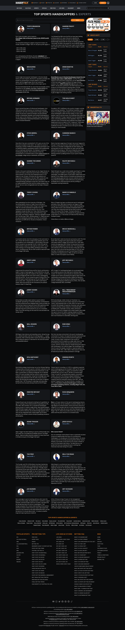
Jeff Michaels (67, 260)
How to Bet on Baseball (39, 555)
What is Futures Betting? (81, 561)
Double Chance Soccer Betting (83, 584)
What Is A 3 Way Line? (80, 544)
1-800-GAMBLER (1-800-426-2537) (87, 607)
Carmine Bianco (68, 133)
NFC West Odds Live (61, 550)
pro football (19, 155)
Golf (17, 557)
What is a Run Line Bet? (80, 550)
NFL (42, 468)
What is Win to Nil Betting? (82, 573)
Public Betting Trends (38, 581)
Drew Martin (67, 67)
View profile (30, 28)
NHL (17, 546)
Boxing (18, 559)
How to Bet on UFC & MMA (39, 564)
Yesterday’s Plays (102, 548)
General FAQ (100, 559)
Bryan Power (32, 229)
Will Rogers (32, 324)
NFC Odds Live (60, 541)
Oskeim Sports (68, 357)
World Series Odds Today (63, 564)
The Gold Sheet (68, 98)
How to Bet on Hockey (38, 557)
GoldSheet (71, 8)
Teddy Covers (32, 192)
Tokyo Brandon (33, 26)
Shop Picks (100, 544)
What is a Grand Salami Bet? (82, 593)
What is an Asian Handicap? (81, 564)
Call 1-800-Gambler (74, 616)
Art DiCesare (67, 489)
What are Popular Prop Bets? (82, 552)
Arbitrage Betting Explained (40, 579)
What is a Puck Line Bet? (81, 548)
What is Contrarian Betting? (82, 595)
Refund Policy (101, 557)
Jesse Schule (67, 422)
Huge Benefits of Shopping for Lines (42, 584)
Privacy (99, 552)
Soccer (18, 555)
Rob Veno (66, 324)
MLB (17, 548)
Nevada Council (54, 619)
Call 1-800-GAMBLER (68, 609)
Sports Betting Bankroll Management (43, 575)
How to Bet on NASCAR (38, 573)
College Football (21, 539)
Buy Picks (19, 8)
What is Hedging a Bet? (80, 577)
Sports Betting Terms (38, 548)
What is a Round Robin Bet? (82, 557)
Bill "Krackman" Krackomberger (69, 291)
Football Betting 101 (38, 550)
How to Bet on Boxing (38, 566)
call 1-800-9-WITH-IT (78, 613)
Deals (98, 539)
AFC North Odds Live (62, 557)
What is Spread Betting (80, 559)
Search (77, 20)
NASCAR (18, 561)
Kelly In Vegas (68, 454)
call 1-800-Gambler (79, 621)
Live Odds (61, 8)
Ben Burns (31, 67)
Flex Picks (28, 8)
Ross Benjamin (68, 392)
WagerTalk (48, 625)
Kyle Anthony (32, 357)
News (78, 8)
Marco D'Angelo (69, 192)
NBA (17, 541)
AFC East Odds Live (61, 548)
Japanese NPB (20, 552)
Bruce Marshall (69, 229)
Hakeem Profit (68, 26)
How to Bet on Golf (37, 561)
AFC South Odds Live (61, 561)
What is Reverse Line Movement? (83, 590)
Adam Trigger (32, 422)
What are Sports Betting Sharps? (83, 579)
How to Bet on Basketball (39, 552)
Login (95, 2)
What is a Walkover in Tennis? (82, 586)
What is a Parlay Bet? (80, 546)
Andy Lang (31, 260)
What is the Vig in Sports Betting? (83, 575)
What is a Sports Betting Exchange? (84, 581)
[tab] (90, 40)
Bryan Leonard (33, 98)
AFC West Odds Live (61, 552)
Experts (36, 8)
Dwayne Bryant (33, 392)
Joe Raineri (31, 489)
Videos (33, 541)
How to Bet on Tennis (38, 570)
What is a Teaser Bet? (80, 555)
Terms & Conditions (103, 555)
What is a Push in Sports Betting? (83, 570)
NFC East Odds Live (61, 546)
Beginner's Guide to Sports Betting (42, 546)
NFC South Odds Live (62, 559)
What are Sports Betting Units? (83, 568)
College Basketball (22, 544)
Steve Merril (32, 133)
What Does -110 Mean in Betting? (83, 588)
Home (98, 537)
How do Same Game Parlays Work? (83, 566)
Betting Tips (35, 544)
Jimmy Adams (32, 290)
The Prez (30, 454)
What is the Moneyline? (80, 537)
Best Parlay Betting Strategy (40, 577)
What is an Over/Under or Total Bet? (84, 541)
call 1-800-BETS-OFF (78, 611)
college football (42, 153)
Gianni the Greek (34, 161)
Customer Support (102, 550)
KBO (17, 550)
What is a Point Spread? (81, 539)
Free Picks (53, 8)
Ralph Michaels (68, 161)
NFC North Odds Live (62, 555)
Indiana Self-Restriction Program (62, 614)
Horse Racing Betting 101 (39, 568)
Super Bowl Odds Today (63, 539)
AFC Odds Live (60, 544)
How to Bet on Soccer (38, 559)
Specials (44, 8)
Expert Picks (35, 539)
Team (98, 546)
